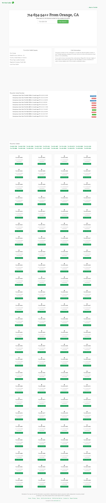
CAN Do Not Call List (57, 498)
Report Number (73, 498)
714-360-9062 (79, 148)
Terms (38, 498)
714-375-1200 (38, 148)
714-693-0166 (21, 148)
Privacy (34, 498)
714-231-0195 (87, 146)
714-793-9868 (13, 148)
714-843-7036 (13, 146)
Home (29, 498)
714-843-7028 (21, 146)
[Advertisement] (53, 35)
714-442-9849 (62, 148)
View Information (19, 163)
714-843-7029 (38, 146)
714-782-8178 (71, 146)
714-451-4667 (54, 146)
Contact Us (66, 498)
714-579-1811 (46, 146)
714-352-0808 (79, 146)
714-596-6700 (71, 148)
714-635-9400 (87, 148)
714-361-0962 (29, 146)
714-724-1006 (62, 146)
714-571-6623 (46, 148)
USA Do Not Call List (46, 498)
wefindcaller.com (56, 500)
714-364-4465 (54, 148)
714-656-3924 (29, 148)
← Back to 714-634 (92, 7)
